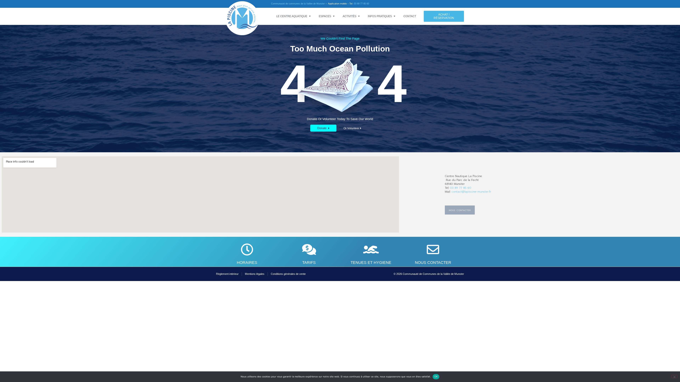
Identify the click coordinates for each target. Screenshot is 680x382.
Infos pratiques (380, 16)
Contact (409, 16)
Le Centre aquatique (291, 16)
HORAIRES (247, 262)
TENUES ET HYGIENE (371, 262)
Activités (349, 16)
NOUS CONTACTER (433, 262)
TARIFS (309, 262)
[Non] (674, 376)
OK (436, 376)
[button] (323, 128)
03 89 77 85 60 (361, 3)
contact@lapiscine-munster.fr (471, 192)
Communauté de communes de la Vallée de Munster (298, 3)
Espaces (325, 16)
